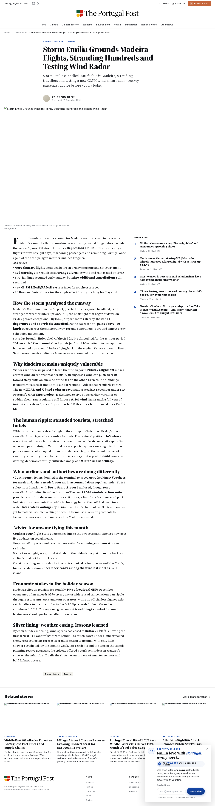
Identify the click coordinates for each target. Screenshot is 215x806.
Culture (54, 24)
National (90, 782)
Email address (163, 785)
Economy (87, 24)
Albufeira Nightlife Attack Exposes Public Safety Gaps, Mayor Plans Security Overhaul (184, 744)
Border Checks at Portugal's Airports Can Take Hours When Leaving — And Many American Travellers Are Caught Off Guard (170, 309)
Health (117, 24)
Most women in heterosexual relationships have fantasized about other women (170, 278)
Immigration (131, 24)
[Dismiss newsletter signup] (207, 748)
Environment (103, 24)
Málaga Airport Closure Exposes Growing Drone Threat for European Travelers (81, 744)
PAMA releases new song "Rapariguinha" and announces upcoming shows (169, 245)
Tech (88, 795)
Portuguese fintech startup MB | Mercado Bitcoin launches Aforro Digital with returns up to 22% (170, 261)
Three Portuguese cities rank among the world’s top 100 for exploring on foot (171, 293)
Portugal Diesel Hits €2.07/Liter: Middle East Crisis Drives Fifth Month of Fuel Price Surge (133, 744)
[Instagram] (33, 3)
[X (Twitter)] (38, 3)
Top (44, 24)
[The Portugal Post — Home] (107, 13)
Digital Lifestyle (70, 24)
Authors (133, 791)
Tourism (67, 674)
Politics (89, 787)
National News (149, 24)
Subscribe (134, 787)
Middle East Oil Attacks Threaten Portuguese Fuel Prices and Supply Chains (28, 744)
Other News (167, 24)
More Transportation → (196, 696)
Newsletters (135, 782)
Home (7, 32)
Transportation (21, 32)
